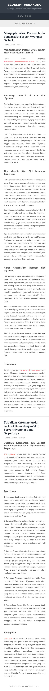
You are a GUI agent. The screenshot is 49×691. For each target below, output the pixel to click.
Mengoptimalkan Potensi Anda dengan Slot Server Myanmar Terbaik (24, 36)
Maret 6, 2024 (9, 45)
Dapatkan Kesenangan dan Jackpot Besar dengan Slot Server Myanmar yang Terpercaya (21, 428)
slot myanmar (9, 454)
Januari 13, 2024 (10, 438)
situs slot (8, 638)
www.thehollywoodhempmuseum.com (19, 61)
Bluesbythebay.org (24, 4)
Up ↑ (37, 686)
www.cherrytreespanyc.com (30, 370)
